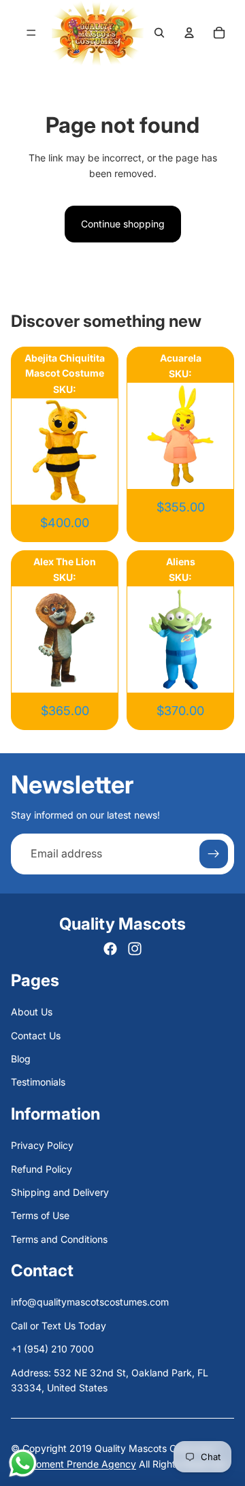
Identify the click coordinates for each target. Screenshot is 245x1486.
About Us (31, 1011)
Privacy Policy (42, 1145)
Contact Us (36, 1035)
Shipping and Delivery (60, 1192)
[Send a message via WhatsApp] (23, 1463)
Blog (21, 1058)
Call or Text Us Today (58, 1325)
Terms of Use (40, 1215)
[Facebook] (110, 948)
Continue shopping (123, 224)
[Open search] (159, 33)
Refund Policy (41, 1169)
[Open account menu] (189, 33)
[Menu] (31, 32)
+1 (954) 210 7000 (52, 1349)
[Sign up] (213, 854)
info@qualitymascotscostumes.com (90, 1302)
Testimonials (38, 1082)
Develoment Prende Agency (73, 1464)
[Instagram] (135, 948)
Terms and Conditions (59, 1239)
